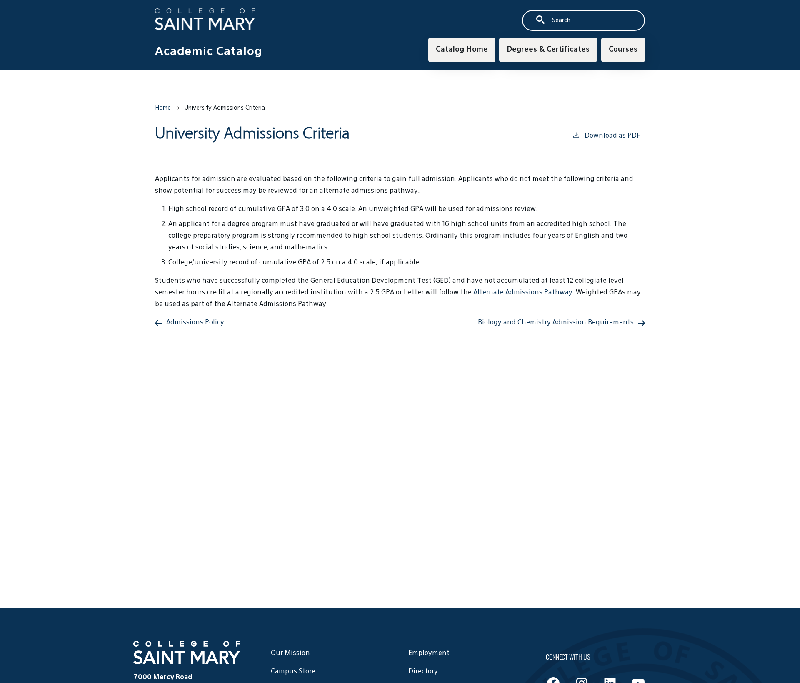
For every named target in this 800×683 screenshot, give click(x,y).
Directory (423, 671)
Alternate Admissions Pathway (522, 292)
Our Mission (290, 653)
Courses (623, 49)
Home (163, 108)
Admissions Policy (195, 322)
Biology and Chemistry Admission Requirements (556, 322)
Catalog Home (462, 49)
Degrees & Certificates (548, 49)
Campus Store (293, 671)
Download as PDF (612, 136)
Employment (429, 653)
